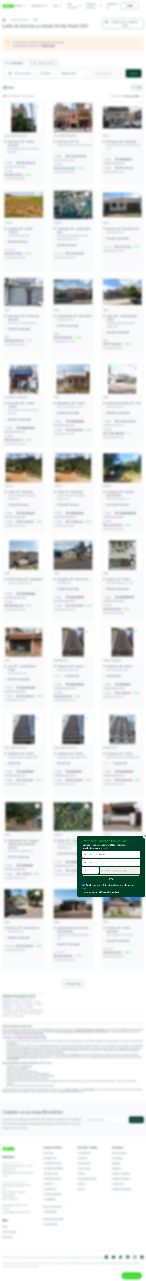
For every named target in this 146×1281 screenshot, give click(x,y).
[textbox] (120, 870)
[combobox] (120, 870)
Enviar (111, 878)
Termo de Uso (89, 892)
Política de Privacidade (108, 892)
